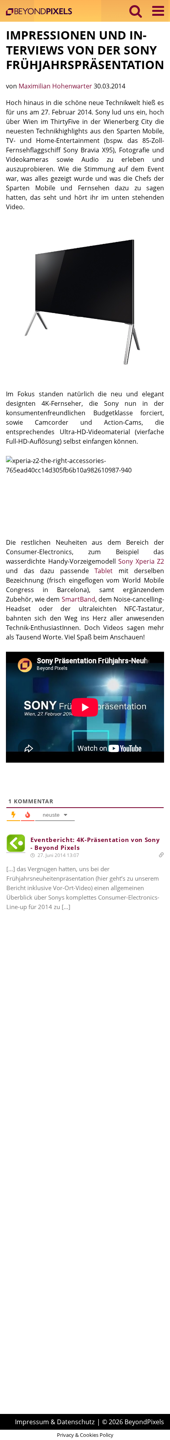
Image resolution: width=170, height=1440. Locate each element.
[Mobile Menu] (158, 11)
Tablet (103, 570)
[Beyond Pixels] (41, 12)
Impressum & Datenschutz (54, 1422)
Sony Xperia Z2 (141, 561)
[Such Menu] (135, 11)
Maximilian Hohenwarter (56, 86)
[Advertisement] (85, 1051)
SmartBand (78, 599)
